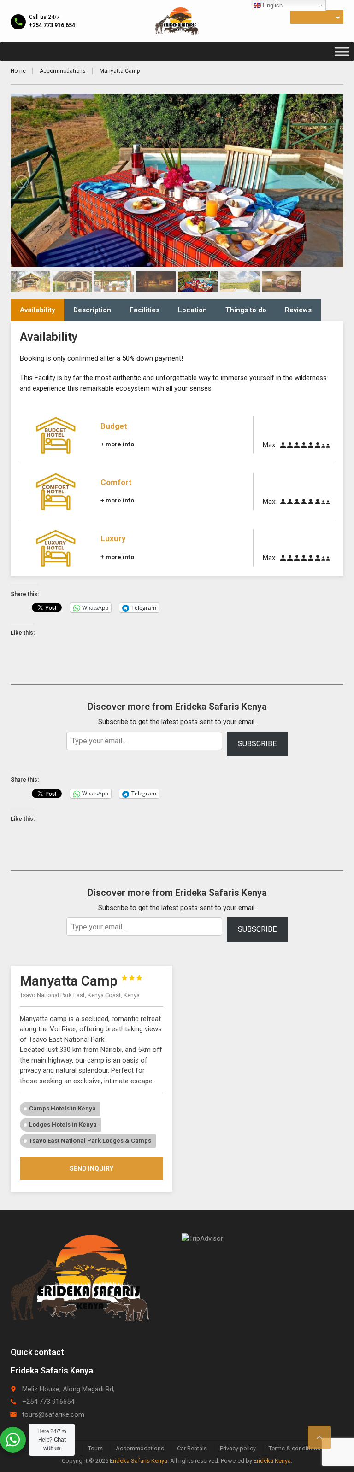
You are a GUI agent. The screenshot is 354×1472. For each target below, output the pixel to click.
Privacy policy (238, 1448)
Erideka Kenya (272, 1460)
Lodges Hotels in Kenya (63, 1124)
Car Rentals (192, 1448)
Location (192, 310)
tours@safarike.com (53, 1414)
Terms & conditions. (295, 1448)
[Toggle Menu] (342, 51)
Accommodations (63, 71)
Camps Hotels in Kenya (62, 1108)
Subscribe (257, 743)
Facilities (144, 310)
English (272, 5)
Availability (37, 310)
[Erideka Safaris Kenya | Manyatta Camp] (177, 21)
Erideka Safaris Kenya (138, 1460)
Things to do (245, 310)
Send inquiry (91, 1168)
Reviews (298, 310)
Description (92, 310)
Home (18, 71)
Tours (95, 1448)
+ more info (117, 444)
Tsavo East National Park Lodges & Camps (90, 1140)
